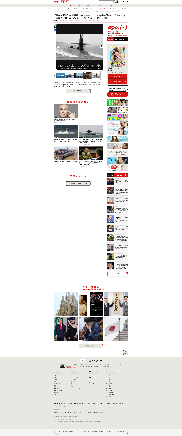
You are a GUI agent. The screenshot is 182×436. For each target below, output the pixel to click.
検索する (114, 2)
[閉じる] (127, 433)
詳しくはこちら (57, 434)
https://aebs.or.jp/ (70, 367)
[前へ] (57, 46)
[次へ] (101, 46)
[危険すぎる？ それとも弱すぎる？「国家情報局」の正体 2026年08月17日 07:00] (116, 304)
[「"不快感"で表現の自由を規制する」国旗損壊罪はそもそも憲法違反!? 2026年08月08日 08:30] (116, 329)
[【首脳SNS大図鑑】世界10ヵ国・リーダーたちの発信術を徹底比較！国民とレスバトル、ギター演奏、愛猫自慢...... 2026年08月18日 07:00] (91, 304)
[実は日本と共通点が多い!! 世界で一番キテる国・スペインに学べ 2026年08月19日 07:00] (66, 304)
